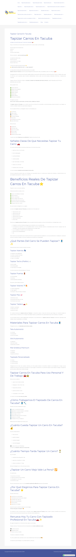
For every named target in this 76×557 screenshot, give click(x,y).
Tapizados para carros (22, 22)
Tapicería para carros (28, 6)
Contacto (46, 22)
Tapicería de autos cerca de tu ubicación (56, 6)
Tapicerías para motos (37, 2)
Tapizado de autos (45, 10)
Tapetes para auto (47, 14)
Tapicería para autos (25, 2)
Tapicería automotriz (22, 10)
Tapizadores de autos (56, 18)
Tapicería (19, 6)
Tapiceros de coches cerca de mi (24, 14)
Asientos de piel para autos (44, 18)
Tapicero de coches (55, 10)
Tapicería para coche (40, 6)
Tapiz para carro (37, 14)
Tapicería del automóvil (59, 2)
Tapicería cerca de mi (33, 10)
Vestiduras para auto (33, 22)
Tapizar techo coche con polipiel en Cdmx (26, 18)
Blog (42, 22)
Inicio (19, 2)
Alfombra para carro (58, 14)
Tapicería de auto (47, 2)
